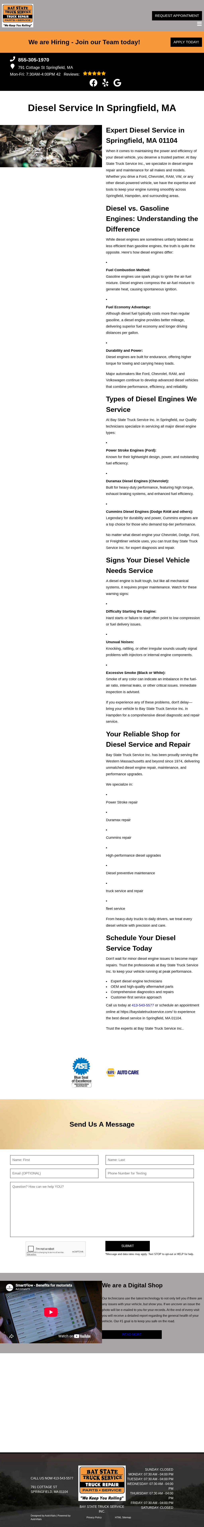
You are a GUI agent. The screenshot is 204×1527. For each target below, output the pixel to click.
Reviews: (68, 74)
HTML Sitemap (123, 1517)
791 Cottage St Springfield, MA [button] (45, 67)
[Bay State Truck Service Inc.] (17, 15)
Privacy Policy (94, 1517)
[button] (93, 83)
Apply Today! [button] (186, 42)
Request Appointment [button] (177, 16)
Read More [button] (132, 1334)
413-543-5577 (143, 1005)
